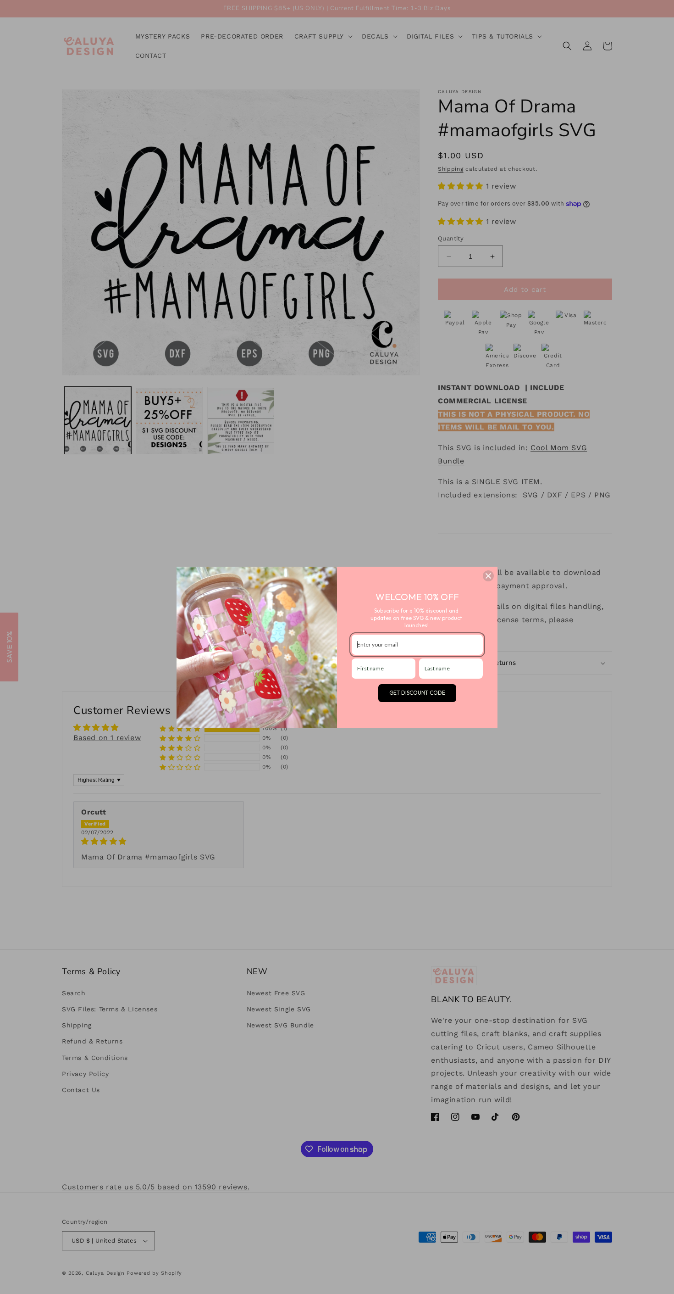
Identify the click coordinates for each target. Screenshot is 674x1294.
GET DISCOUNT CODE (417, 692)
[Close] (488, 575)
